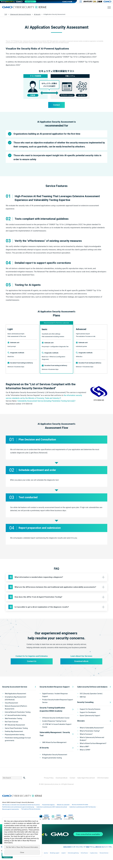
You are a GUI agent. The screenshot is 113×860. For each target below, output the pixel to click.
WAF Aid (83, 697)
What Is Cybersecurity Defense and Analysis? (92, 739)
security (46, 853)
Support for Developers (88, 712)
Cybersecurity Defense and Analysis (92, 687)
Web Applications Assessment (15, 693)
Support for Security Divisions (90, 709)
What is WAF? (84, 746)
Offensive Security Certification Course (55, 718)
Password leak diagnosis (48, 804)
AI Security (37, 14)
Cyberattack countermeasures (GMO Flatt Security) (82, 807)
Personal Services (104, 853)
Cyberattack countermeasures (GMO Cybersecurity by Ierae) (51, 807)
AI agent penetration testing (52, 758)
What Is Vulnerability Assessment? (92, 728)
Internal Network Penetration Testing (17, 712)
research (63, 853)
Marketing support (54, 853)
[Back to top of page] (107, 854)
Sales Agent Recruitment (86, 778)
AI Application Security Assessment (54, 754)
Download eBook (81, 661)
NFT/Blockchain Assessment (15, 725)
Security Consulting (85, 702)
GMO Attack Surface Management (54, 742)
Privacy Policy (49, 778)
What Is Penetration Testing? (90, 731)
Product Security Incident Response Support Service (57, 701)
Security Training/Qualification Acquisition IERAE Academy (52, 709)
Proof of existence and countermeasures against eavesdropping (18, 807)
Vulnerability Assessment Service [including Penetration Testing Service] (45, 401)
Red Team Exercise (11, 722)
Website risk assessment (63, 804)
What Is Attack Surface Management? (93, 743)
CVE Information (103, 778)
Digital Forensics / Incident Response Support (55, 695)
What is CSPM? (85, 750)
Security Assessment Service (14, 687)
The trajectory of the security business (30, 809)
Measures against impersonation (10, 809)
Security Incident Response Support (55, 687)
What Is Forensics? (86, 734)
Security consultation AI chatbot (80, 804)
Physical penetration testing (14, 734)
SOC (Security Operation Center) (91, 693)
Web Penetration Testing (13, 718)
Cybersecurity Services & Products (20, 14)
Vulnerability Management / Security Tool (55, 734)
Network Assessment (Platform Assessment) (16, 707)
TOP (5, 14)
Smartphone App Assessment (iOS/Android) (15, 698)
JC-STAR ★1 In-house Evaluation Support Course (56, 725)
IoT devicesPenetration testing (15, 715)
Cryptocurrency (93, 853)
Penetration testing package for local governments (18, 739)
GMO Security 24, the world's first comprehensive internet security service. (21, 804)
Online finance (84, 853)
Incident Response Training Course (54, 721)
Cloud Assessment (11, 703)
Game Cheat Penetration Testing (16, 728)
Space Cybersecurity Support (90, 715)
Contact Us (31, 661)
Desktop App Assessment (14, 731)
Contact (56, 105)
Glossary (81, 721)
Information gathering (73, 853)
